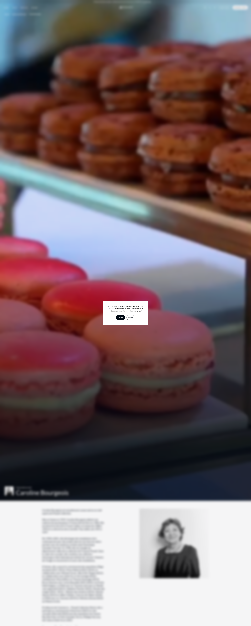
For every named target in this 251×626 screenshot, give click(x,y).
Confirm (120, 317)
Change (130, 317)
